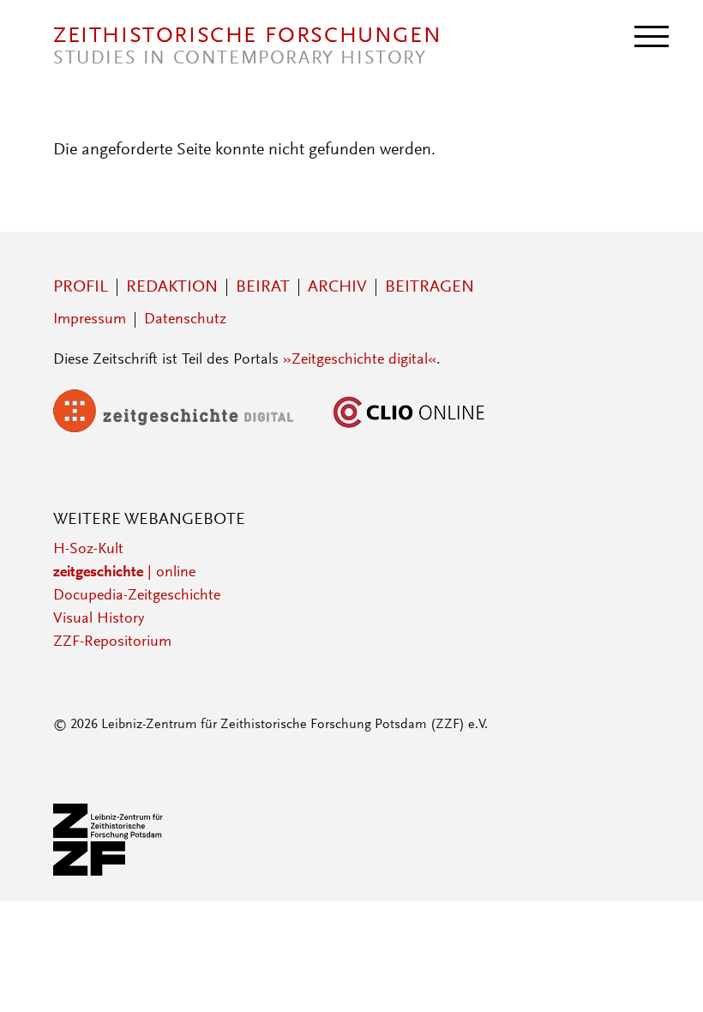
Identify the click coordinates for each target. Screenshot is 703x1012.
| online (124, 573)
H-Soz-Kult (88, 549)
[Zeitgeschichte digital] (186, 429)
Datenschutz (185, 320)
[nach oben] (667, 976)
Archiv (337, 287)
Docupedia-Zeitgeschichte (136, 596)
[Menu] (651, 35)
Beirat (263, 287)
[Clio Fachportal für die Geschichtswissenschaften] (409, 429)
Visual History (98, 619)
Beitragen (429, 287)
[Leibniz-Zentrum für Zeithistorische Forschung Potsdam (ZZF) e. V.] (109, 872)
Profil (80, 287)
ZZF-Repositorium (112, 642)
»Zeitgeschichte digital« (359, 360)
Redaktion (172, 287)
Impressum (89, 320)
